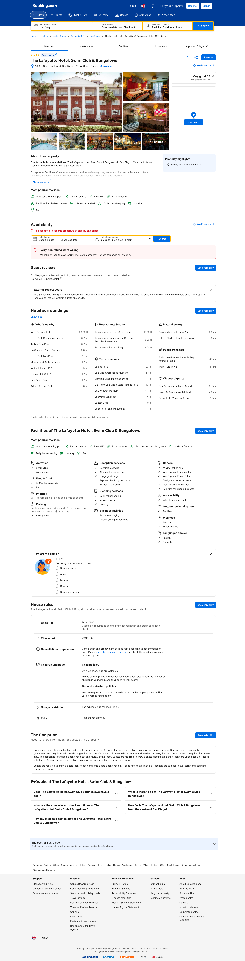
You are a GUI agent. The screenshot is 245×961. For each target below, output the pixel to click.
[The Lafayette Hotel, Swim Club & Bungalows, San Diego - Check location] (32, 66)
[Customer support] (153, 6)
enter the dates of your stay (111, 652)
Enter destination (48, 24)
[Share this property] (196, 57)
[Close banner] (211, 290)
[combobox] (62, 27)
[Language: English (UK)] (143, 6)
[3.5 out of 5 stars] (35, 55)
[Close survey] (211, 554)
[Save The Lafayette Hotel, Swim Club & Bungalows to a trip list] (188, 57)
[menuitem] (38, 15)
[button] (194, 118)
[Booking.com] (45, 6)
